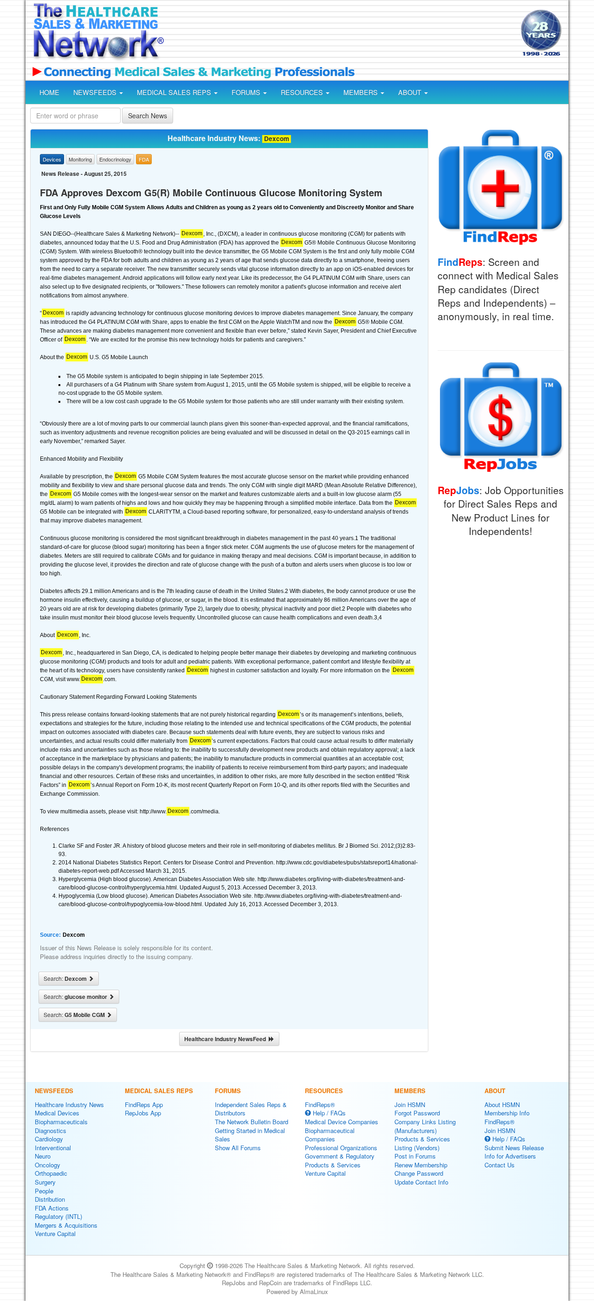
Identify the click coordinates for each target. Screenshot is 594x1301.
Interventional (53, 1147)
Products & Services (333, 1164)
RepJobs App (143, 1112)
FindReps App (144, 1104)
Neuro (43, 1156)
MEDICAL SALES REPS (175, 92)
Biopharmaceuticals (61, 1121)
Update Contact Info (421, 1182)
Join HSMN (409, 1104)
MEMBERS (361, 92)
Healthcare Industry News (69, 1104)
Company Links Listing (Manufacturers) (425, 1126)
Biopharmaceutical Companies (330, 1135)
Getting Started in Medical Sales (250, 1135)
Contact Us (499, 1164)
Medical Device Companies (341, 1121)
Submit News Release (514, 1147)
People (44, 1190)
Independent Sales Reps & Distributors (251, 1109)
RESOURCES (303, 92)
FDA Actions (52, 1208)
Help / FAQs (328, 1112)
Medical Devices (57, 1112)
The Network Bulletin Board (251, 1121)
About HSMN (502, 1104)
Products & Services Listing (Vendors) (422, 1143)
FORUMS (247, 92)
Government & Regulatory (339, 1156)
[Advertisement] (341, 34)
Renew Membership (420, 1164)
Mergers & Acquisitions (66, 1225)
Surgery (45, 1182)
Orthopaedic (51, 1173)
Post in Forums (415, 1156)
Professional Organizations (341, 1147)
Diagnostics (50, 1130)
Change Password (418, 1173)
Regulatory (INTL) (58, 1216)
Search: (66, 978)
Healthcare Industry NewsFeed (226, 1039)
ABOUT (410, 92)
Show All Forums (238, 1147)
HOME (49, 92)
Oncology (47, 1164)
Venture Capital (55, 1233)
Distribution (50, 1199)
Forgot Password (417, 1112)
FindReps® (320, 1104)
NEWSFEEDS (95, 92)
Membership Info (506, 1112)
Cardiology (49, 1138)
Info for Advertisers (510, 1156)
